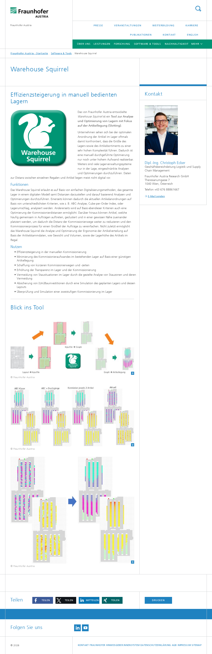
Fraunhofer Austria (20, 25)
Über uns (83, 43)
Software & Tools (147, 43)
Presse (98, 25)
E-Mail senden (156, 196)
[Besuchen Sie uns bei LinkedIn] (77, 627)
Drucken (158, 600)
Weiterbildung (163, 25)
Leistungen (102, 43)
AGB (174, 645)
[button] (42, 600)
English (192, 34)
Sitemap (196, 645)
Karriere (192, 25)
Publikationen (141, 34)
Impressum (184, 645)
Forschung (122, 43)
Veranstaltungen (127, 25)
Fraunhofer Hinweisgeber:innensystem (115, 645)
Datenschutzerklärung (155, 645)
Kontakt (169, 34)
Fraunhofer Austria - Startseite (29, 53)
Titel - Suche (198, 8)
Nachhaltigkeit (177, 43)
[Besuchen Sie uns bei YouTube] (85, 627)
